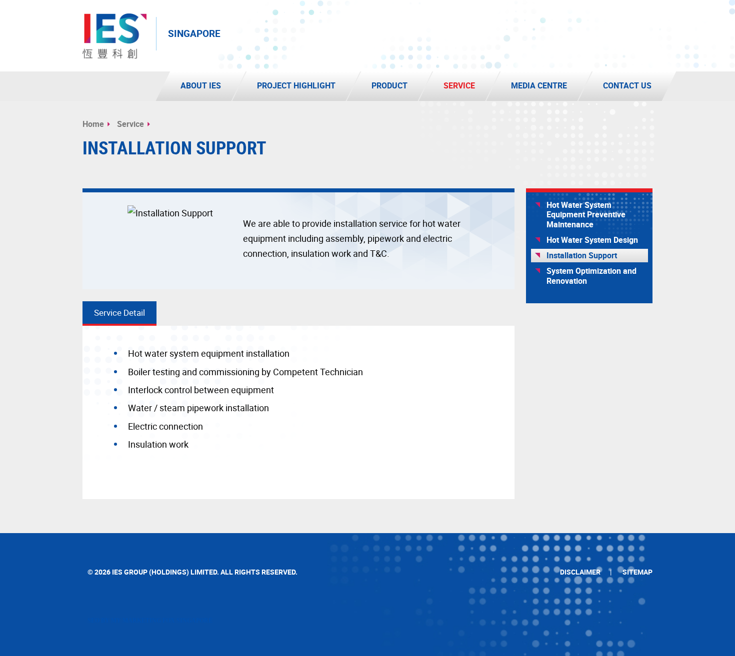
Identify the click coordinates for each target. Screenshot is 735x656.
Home (93, 123)
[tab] (119, 313)
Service (130, 123)
